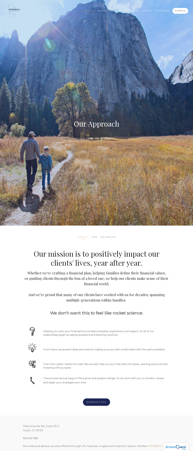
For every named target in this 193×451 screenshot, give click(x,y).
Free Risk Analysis (128, 11)
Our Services (108, 237)
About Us (89, 11)
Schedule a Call (96, 402)
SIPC (159, 446)
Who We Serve (106, 11)
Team (94, 237)
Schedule (180, 11)
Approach (83, 237)
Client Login (162, 11)
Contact (147, 11)
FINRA (152, 446)
